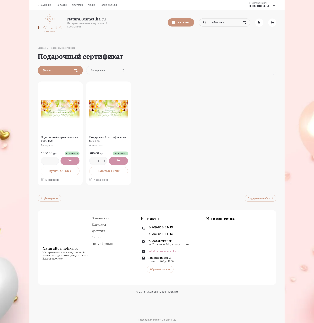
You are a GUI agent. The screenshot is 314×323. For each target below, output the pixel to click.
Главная (42, 48)
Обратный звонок (160, 269)
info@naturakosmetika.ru (163, 251)
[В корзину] (70, 161)
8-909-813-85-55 (259, 6)
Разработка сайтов (148, 319)
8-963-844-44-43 (160, 234)
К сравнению (52, 180)
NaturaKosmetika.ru (86, 19)
